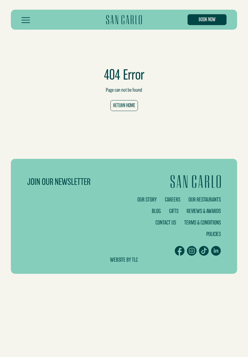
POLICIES (213, 234)
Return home (124, 105)
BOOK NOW (207, 19)
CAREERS (172, 199)
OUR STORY (147, 199)
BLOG (156, 211)
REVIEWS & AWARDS (204, 211)
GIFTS (173, 211)
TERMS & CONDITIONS (202, 222)
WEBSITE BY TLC (124, 260)
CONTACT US (165, 222)
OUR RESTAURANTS (204, 199)
